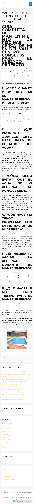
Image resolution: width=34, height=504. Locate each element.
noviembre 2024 (7, 423)
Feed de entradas (7, 476)
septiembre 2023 (7, 437)
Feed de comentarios (8, 479)
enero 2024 (5, 426)
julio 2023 (5, 442)
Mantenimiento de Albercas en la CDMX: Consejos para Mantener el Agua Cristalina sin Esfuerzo (16, 374)
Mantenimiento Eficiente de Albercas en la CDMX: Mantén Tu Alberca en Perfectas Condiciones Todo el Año (15, 382)
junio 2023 (5, 445)
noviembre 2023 (7, 431)
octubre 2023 (6, 434)
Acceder (4, 474)
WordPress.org (6, 482)
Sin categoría (6, 460)
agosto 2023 (6, 439)
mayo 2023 (5, 447)
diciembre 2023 (6, 428)
